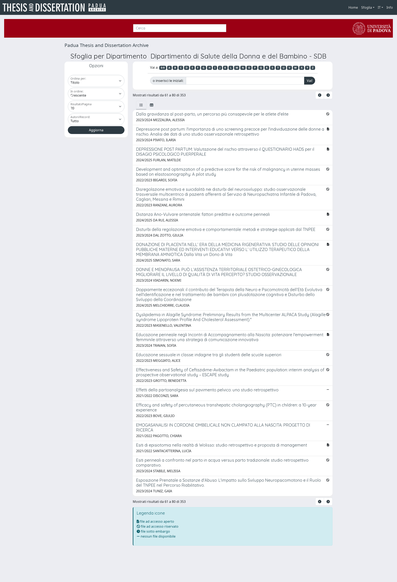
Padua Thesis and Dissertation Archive (107, 45)
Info (389, 7)
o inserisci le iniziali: (168, 80)
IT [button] (379, 7)
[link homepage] (55, 7)
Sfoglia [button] (366, 7)
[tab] (141, 105)
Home (353, 7)
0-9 (163, 67)
